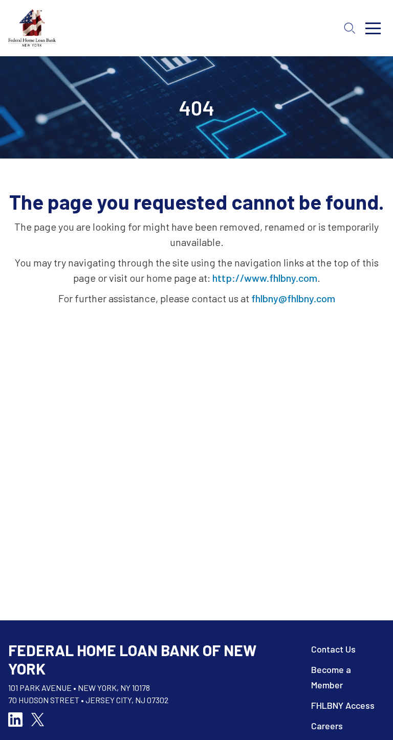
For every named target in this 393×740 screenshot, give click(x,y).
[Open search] (349, 28)
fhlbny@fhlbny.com (293, 298)
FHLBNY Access (343, 705)
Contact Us (333, 649)
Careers (327, 725)
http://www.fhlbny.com (264, 278)
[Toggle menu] (373, 28)
